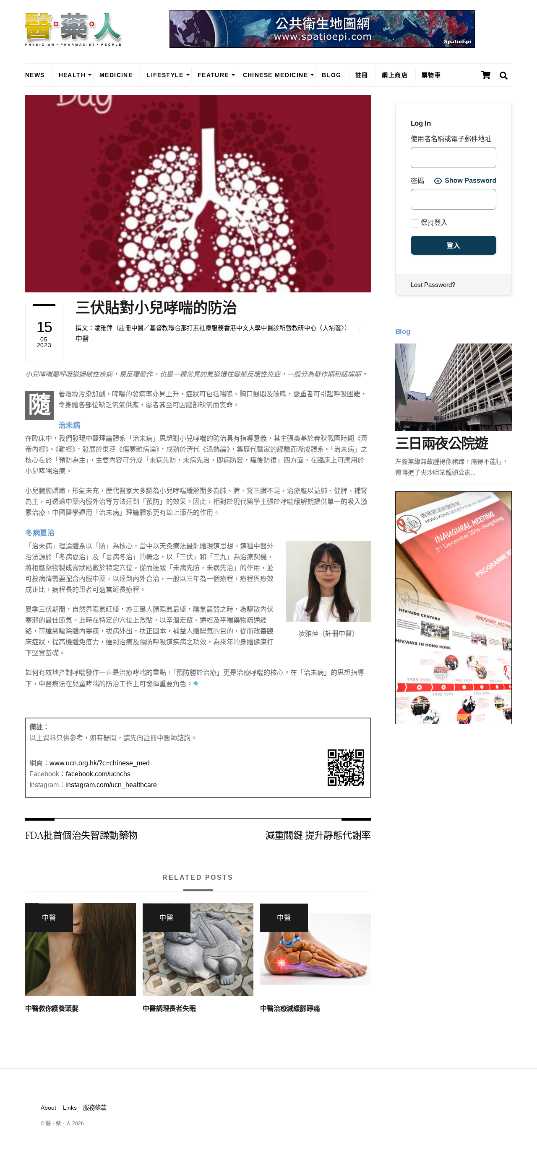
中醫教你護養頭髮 (51, 1008)
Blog (331, 75)
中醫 (82, 338)
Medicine (116, 75)
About (48, 1107)
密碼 (417, 180)
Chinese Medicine (275, 75)
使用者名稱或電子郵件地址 (451, 138)
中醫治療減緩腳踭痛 (290, 1008)
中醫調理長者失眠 (169, 1008)
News (35, 75)
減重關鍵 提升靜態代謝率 (318, 834)
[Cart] (485, 75)
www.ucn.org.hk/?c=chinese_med (100, 763)
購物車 (431, 75)
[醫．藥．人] (74, 41)
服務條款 (95, 1107)
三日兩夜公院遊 (441, 443)
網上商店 (395, 75)
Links (70, 1107)
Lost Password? (433, 284)
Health (72, 75)
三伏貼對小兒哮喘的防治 (156, 308)
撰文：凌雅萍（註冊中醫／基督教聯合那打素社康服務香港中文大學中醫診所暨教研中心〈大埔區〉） (213, 328)
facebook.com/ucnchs (98, 773)
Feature (213, 75)
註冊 (361, 75)
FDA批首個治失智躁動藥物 (81, 834)
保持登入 (433, 222)
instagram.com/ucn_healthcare (111, 784)
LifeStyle (165, 75)
